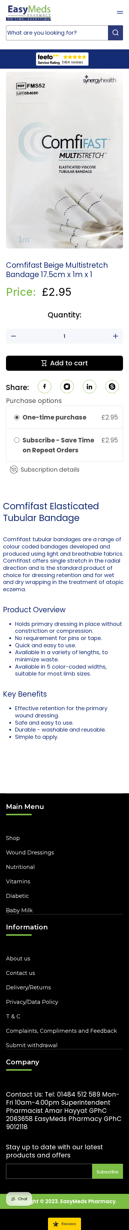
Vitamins (18, 881)
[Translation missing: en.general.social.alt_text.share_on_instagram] (67, 387)
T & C (13, 1016)
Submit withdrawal (32, 1045)
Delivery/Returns (28, 987)
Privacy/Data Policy (32, 1002)
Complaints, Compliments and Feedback (61, 1031)
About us (18, 958)
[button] (105, 12)
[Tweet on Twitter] (89, 387)
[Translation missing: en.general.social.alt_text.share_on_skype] (112, 387)
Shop (13, 838)
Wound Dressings (30, 852)
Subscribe (107, 1172)
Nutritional (20, 867)
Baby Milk (19, 910)
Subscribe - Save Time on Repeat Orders (58, 445)
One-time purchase (54, 417)
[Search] (115, 32)
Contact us (20, 973)
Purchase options (34, 400)
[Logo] (28, 12)
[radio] (17, 417)
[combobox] (64, 32)
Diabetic (17, 896)
